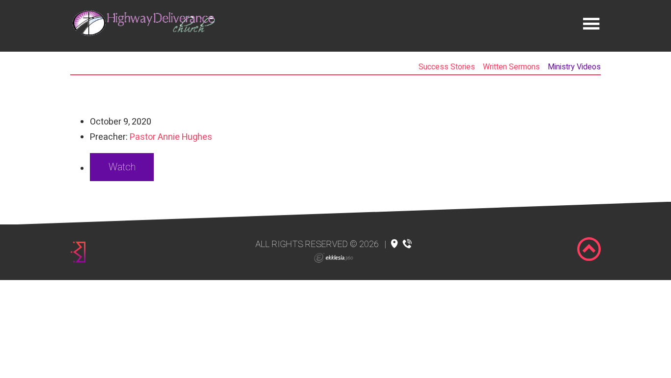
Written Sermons (511, 67)
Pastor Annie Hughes (171, 137)
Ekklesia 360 (333, 258)
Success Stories (447, 67)
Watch (122, 167)
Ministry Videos (574, 67)
